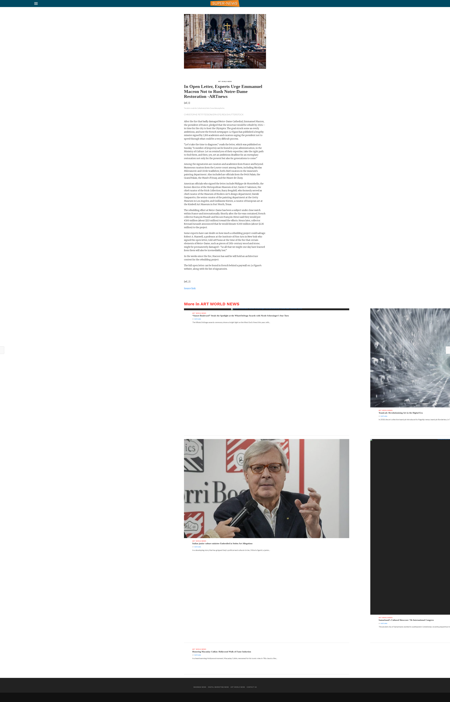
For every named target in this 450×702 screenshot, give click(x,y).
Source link (190, 288)
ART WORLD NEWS (238, 687)
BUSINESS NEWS (199, 687)
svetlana (197, 319)
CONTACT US (252, 687)
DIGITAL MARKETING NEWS (218, 687)
